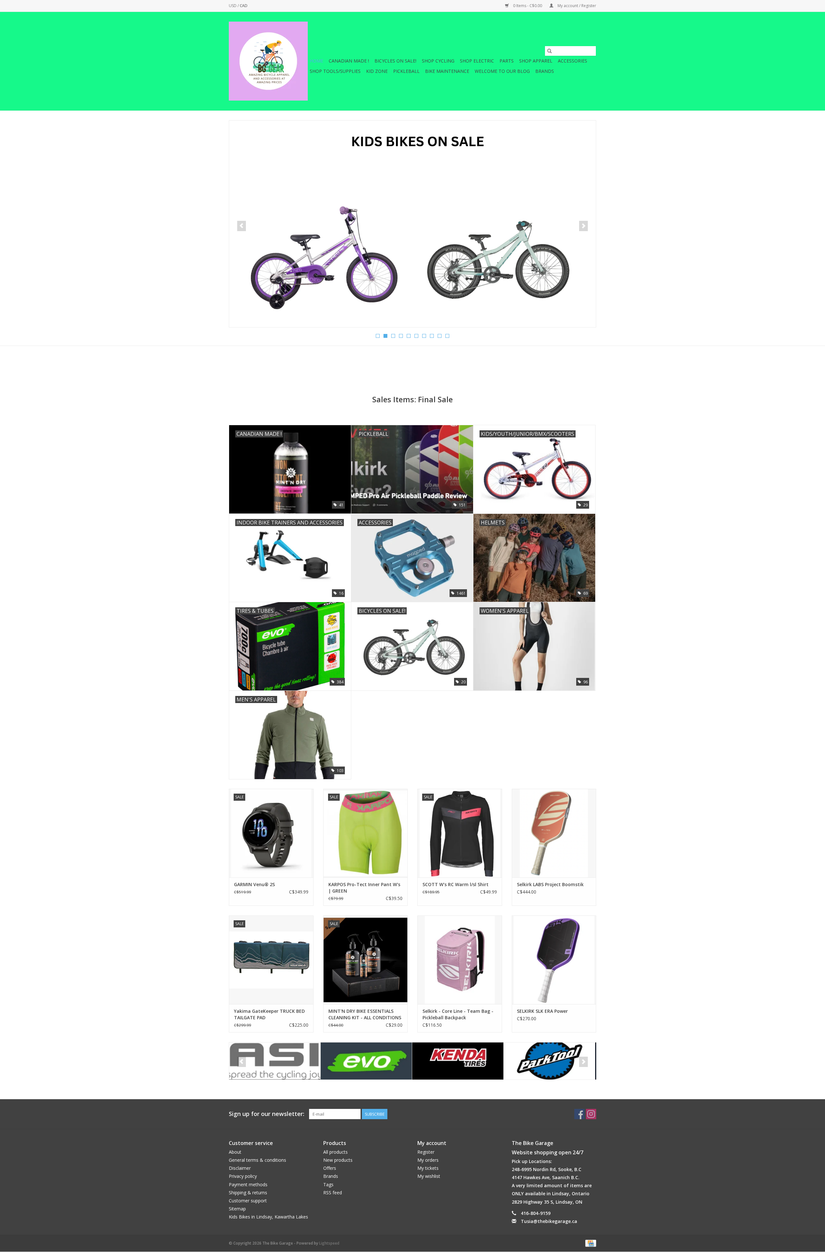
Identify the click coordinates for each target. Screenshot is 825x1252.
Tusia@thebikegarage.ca (549, 1221)
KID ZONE (377, 71)
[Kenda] (366, 1061)
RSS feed (332, 1192)
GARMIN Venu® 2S (254, 884)
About (235, 1152)
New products (338, 1160)
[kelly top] (412, 224)
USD (233, 5)
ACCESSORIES (572, 61)
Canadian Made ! (349, 61)
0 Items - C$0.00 (527, 5)
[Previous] (241, 226)
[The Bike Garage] (268, 61)
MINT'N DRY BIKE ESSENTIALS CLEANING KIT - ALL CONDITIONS (364, 1014)
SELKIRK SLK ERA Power (542, 1011)
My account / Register (576, 5)
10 (447, 336)
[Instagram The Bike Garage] (591, 1114)
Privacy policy (243, 1176)
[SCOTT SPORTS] (549, 1061)
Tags (328, 1184)
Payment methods (248, 1184)
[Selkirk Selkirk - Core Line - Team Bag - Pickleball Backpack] (459, 959)
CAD (244, 5)
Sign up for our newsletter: (266, 1113)
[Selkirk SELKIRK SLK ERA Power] (554, 959)
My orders (428, 1160)
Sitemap (237, 1209)
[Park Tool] (457, 1061)
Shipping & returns (248, 1192)
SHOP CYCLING (438, 61)
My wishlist (428, 1176)
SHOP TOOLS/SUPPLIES (335, 71)
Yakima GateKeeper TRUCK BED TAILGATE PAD (269, 1014)
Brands (544, 71)
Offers (329, 1168)
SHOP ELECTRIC (477, 61)
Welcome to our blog (502, 71)
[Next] (583, 226)
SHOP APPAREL (535, 61)
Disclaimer (240, 1168)
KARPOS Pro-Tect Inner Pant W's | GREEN (364, 887)
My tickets (428, 1168)
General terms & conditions (257, 1160)
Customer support (248, 1201)
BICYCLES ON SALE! (395, 61)
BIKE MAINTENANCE (447, 71)
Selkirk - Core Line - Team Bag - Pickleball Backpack (457, 1014)
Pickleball (406, 71)
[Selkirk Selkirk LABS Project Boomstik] (554, 833)
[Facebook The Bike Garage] (579, 1114)
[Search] (549, 51)
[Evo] (274, 1061)
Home (316, 61)
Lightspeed (329, 1243)
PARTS (507, 61)
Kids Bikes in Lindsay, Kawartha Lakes (268, 1217)
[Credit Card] (589, 1243)
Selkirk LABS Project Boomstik (550, 884)
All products (335, 1152)
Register (425, 1152)
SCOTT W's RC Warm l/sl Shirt (455, 884)
